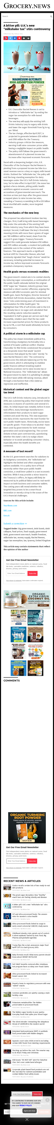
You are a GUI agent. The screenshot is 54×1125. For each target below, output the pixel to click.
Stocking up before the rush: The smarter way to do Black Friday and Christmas (30, 1051)
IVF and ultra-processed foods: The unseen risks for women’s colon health (29, 915)
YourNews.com (10, 505)
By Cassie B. (24, 998)
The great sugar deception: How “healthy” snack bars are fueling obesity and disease (29, 896)
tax (25, 540)
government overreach (19, 534)
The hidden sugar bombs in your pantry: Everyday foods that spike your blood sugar (30, 1013)
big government (25, 528)
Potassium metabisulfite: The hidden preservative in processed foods (26, 1004)
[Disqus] (27, 715)
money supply (23, 537)
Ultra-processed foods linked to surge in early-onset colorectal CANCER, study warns (30, 925)
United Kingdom (43, 540)
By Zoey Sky (25, 1055)
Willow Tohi (18, 34)
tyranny (31, 540)
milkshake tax (10, 537)
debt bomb (39, 528)
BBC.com (8, 510)
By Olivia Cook (25, 890)
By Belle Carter (25, 919)
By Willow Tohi (25, 909)
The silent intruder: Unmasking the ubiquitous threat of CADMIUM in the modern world (30, 1023)
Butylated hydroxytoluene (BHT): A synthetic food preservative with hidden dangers (30, 1032)
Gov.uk (7, 515)
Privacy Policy (25, 1106)
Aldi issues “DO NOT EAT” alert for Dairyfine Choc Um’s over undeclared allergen (29, 1061)
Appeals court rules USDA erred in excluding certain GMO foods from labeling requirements (31, 1042)
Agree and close (29, 1111)
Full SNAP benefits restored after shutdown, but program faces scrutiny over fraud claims (30, 965)
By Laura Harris (25, 1007)
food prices (17, 531)
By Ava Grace (25, 979)
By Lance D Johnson (27, 1077)
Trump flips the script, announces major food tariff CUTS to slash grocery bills (30, 946)
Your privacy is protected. (14, 580)
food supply (29, 531)
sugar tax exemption (13, 540)
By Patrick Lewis (26, 900)
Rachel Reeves (38, 537)
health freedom (38, 534)
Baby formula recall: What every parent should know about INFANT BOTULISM (31, 956)
